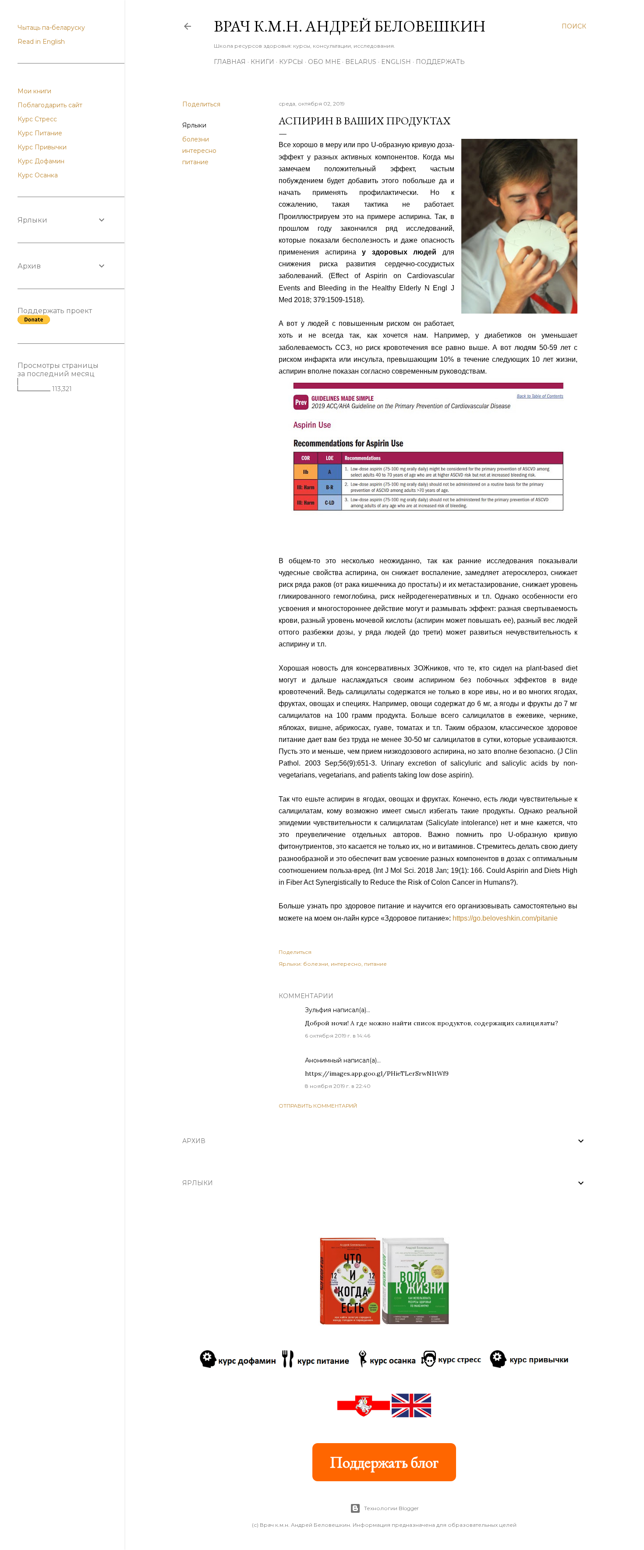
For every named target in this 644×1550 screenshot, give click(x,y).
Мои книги (34, 91)
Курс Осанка (38, 175)
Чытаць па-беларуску (51, 28)
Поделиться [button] (201, 104)
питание (195, 162)
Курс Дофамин (41, 161)
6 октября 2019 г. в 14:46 (337, 1035)
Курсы (291, 62)
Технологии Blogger (391, 1508)
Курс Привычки (42, 147)
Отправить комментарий (318, 1105)
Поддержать (440, 62)
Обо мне (324, 62)
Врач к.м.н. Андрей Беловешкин (350, 26)
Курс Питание (40, 133)
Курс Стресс (37, 119)
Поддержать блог (384, 1462)
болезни (195, 139)
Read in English (41, 42)
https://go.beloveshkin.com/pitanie (505, 918)
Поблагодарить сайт (50, 105)
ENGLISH (396, 62)
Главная (230, 62)
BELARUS (360, 62)
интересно (199, 151)
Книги (262, 62)
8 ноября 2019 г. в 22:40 (338, 1086)
